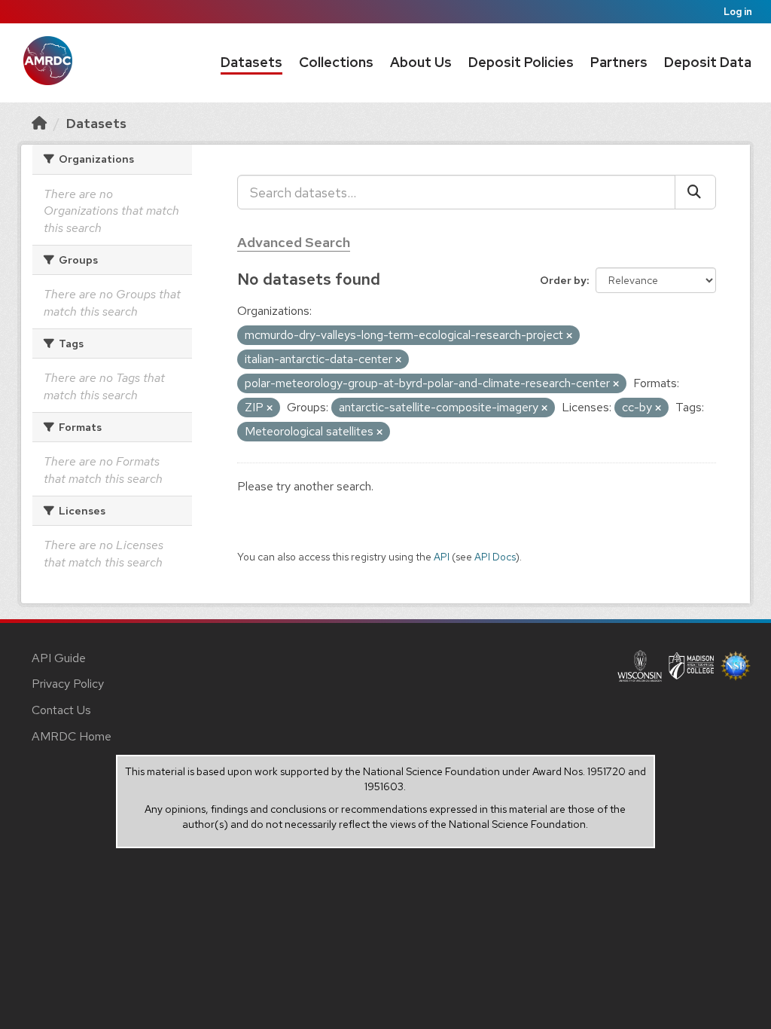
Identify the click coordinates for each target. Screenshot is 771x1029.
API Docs (495, 556)
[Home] (39, 123)
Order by (563, 280)
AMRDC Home (71, 736)
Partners (619, 62)
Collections (336, 62)
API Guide (59, 658)
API (441, 556)
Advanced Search (293, 242)
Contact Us (61, 710)
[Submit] (695, 192)
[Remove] (569, 336)
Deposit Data (707, 62)
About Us (421, 62)
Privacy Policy (68, 684)
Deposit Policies (521, 62)
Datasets (251, 62)
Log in (738, 11)
